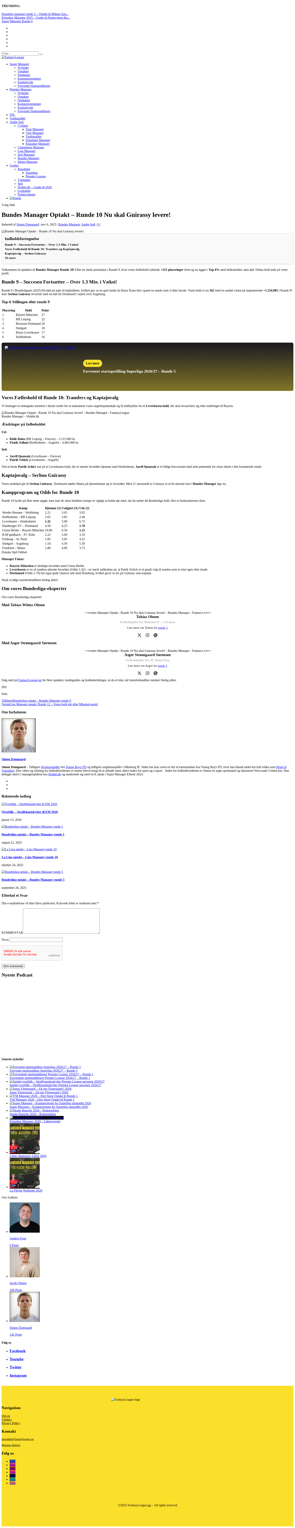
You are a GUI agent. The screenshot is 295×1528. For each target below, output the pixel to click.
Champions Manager (31, 147)
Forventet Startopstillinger (34, 86)
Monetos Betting (11, 1445)
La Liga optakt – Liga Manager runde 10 (30, 857)
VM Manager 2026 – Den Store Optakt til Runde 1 (42, 1099)
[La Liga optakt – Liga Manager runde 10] (29, 849)
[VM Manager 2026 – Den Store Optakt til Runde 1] (44, 1096)
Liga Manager (27, 151)
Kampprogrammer (29, 78)
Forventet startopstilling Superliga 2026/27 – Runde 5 (43, 1070)
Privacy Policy (11, 1423)
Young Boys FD (76, 767)
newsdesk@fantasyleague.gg (18, 1439)
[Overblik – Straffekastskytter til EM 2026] (29, 804)
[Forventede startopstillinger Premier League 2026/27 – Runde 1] (51, 1074)
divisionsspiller (50, 767)
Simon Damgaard (27, 224)
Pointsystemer (26, 194)
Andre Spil (16, 122)
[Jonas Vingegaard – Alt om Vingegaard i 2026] (40, 1088)
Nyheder (23, 67)
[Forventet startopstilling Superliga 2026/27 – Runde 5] (45, 1067)
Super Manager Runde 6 (17, 21)
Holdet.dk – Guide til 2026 (35, 187)
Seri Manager (26, 154)
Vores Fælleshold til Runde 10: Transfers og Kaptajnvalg (42, 249)
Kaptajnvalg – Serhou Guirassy (25, 253)
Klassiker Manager (38, 143)
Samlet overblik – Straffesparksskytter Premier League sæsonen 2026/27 (55, 1085)
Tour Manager (35, 129)
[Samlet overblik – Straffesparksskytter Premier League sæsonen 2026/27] (57, 1081)
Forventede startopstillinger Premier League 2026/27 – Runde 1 (50, 1078)
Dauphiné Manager (38, 140)
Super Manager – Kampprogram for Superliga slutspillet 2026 (49, 1107)
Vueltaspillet (17, 118)
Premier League (36, 176)
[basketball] (156, 635)
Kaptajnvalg (25, 82)
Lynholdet (24, 191)
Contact (6, 1419)
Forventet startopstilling (104, 371)
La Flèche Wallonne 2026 (26, 1190)
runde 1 (163, 627)
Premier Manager (21, 89)
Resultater (24, 169)
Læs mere (92, 363)
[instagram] (147, 635)
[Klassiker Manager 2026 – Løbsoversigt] (37, 1117)
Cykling (23, 125)
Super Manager (19, 64)
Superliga (32, 172)
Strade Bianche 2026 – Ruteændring (33, 1114)
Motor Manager (28, 162)
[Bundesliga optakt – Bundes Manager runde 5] (32, 872)
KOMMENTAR (12, 932)
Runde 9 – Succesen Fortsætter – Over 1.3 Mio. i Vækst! (42, 244)
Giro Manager (35, 133)
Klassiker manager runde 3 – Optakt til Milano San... (35, 14)
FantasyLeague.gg (30, 680)
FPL (12, 114)
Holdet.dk (54, 774)
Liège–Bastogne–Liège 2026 (28, 1156)
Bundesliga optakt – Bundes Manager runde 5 (33, 879)
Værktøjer (24, 180)
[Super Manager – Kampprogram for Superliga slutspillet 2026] (50, 1103)
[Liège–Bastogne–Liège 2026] (25, 1152)
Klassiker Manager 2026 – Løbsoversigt (35, 1121)
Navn (5, 939)
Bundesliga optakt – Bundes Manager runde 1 (33, 834)
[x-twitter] (139, 635)
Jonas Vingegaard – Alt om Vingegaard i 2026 (39, 1092)
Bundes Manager (28, 158)
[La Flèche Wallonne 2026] (25, 1187)
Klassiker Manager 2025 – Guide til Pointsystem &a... (36, 17)
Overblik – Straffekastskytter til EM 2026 (30, 812)
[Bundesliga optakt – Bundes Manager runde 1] (32, 826)
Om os (6, 1416)
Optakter (23, 71)
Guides (14, 165)
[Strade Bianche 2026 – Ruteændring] (34, 1110)
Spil (20, 183)
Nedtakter (24, 75)
